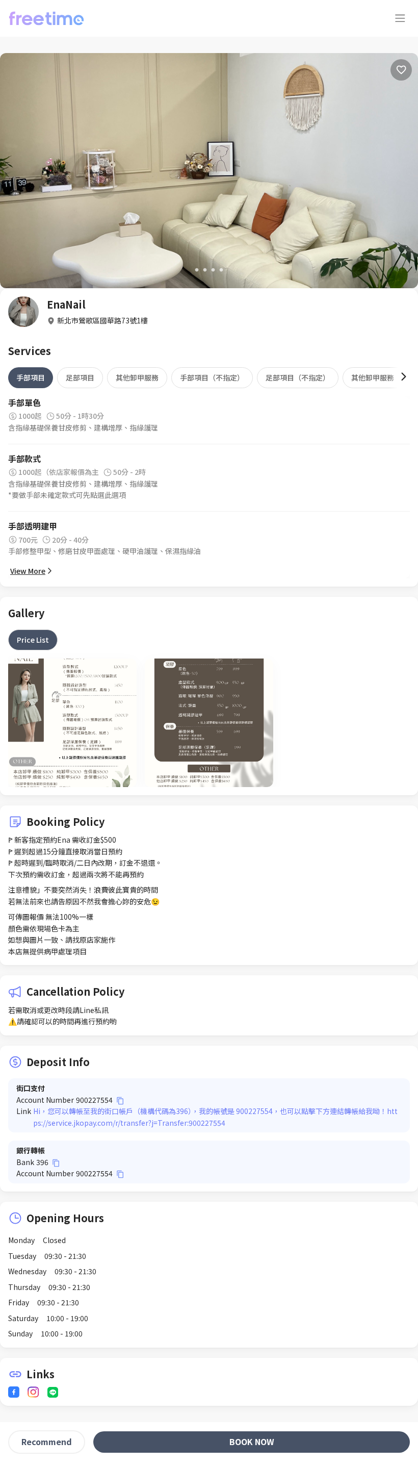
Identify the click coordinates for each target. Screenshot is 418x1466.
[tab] (30, 377)
